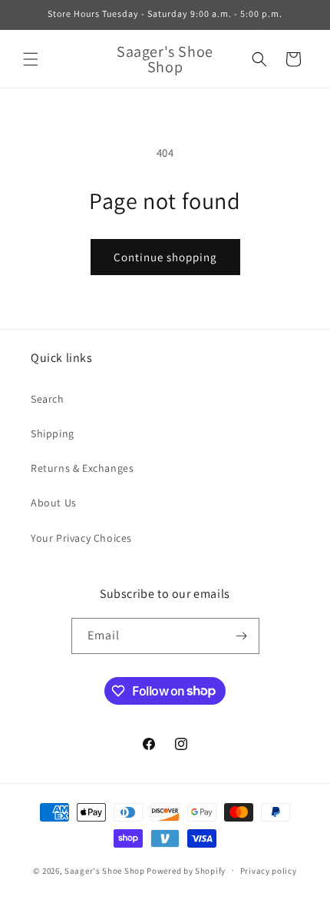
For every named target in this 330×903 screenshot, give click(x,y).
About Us (54, 503)
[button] (31, 59)
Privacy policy (268, 870)
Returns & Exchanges (82, 468)
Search (47, 399)
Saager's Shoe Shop (104, 870)
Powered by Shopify (186, 870)
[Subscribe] (242, 636)
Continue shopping (165, 257)
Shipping (52, 433)
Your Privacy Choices (81, 538)
